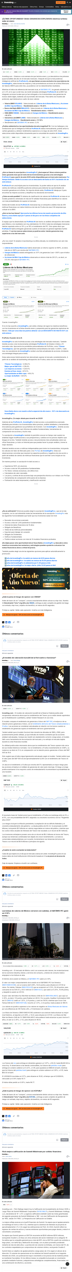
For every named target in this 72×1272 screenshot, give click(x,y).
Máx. (23, 151)
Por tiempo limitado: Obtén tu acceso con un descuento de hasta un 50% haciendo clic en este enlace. (35, 179)
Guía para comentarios (8, 650)
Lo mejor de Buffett (12, 376)
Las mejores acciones (13, 369)
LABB (23, 118)
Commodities (49, 7)
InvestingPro (7, 83)
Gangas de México (40, 113)
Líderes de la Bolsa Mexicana (47, 103)
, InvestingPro (27, 422)
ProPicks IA (23, 81)
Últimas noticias (7, 7)
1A (16, 151)
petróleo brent (21, 1070)
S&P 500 (49, 721)
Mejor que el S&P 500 (13, 366)
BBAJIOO (25, 108)
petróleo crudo (56, 1065)
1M (10, 151)
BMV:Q (10, 1000)
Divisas (41, 7)
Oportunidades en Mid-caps (15, 373)
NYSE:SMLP (42, 1211)
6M (14, 151)
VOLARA (18, 103)
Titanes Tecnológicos (13, 364)
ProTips (37, 451)
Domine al (9, 371)
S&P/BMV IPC (46, 89)
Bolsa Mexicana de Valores (57, 1006)
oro (15, 1063)
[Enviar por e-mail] (18, 622)
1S (7, 151)
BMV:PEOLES (27, 987)
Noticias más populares (20, 7)
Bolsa (57, 7)
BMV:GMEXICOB (9, 985)
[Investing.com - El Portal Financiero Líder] (10, 2)
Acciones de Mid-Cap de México (17, 111)
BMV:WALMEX (51, 996)
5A (19, 151)
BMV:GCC (38, 990)
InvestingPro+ (50, 511)
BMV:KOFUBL (21, 1003)
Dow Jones (17, 371)
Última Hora (33, 7)
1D (4, 151)
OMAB (15, 113)
